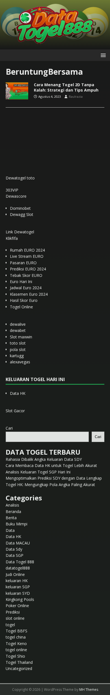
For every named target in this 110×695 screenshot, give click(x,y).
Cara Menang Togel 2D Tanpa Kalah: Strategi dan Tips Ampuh (66, 87)
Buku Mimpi (16, 524)
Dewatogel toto (20, 178)
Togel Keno (16, 643)
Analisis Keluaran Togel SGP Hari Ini (38, 472)
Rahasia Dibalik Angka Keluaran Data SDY (44, 459)
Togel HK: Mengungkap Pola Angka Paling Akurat (50, 484)
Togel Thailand (19, 662)
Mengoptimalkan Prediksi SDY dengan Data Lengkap (54, 478)
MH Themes (88, 689)
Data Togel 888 (20, 561)
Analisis (12, 505)
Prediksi (13, 612)
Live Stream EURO (26, 256)
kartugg (17, 355)
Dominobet (20, 208)
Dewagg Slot (21, 214)
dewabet (18, 330)
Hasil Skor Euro (24, 300)
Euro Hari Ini (21, 281)
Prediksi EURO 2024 (28, 269)
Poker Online (17, 605)
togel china (16, 637)
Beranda (13, 511)
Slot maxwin (21, 336)
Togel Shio (15, 656)
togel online (16, 649)
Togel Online (21, 306)
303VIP (12, 190)
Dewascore (16, 196)
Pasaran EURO (23, 262)
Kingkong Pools (20, 599)
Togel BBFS (16, 631)
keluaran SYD (18, 593)
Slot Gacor (15, 410)
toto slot (18, 343)
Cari (9, 428)
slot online (15, 618)
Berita (11, 517)
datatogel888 (18, 568)
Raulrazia (76, 96)
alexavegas (20, 361)
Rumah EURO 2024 (27, 250)
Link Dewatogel (20, 231)
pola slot (18, 349)
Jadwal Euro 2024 (25, 287)
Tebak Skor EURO (26, 275)
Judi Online (15, 574)
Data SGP (14, 555)
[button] (102, 55)
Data (10, 530)
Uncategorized (19, 668)
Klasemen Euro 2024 (29, 294)
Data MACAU (18, 543)
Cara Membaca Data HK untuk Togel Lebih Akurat (51, 465)
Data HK (17, 393)
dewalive (18, 324)
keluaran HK (17, 580)
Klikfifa (12, 238)
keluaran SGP (18, 586)
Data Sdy (14, 549)
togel (10, 624)
